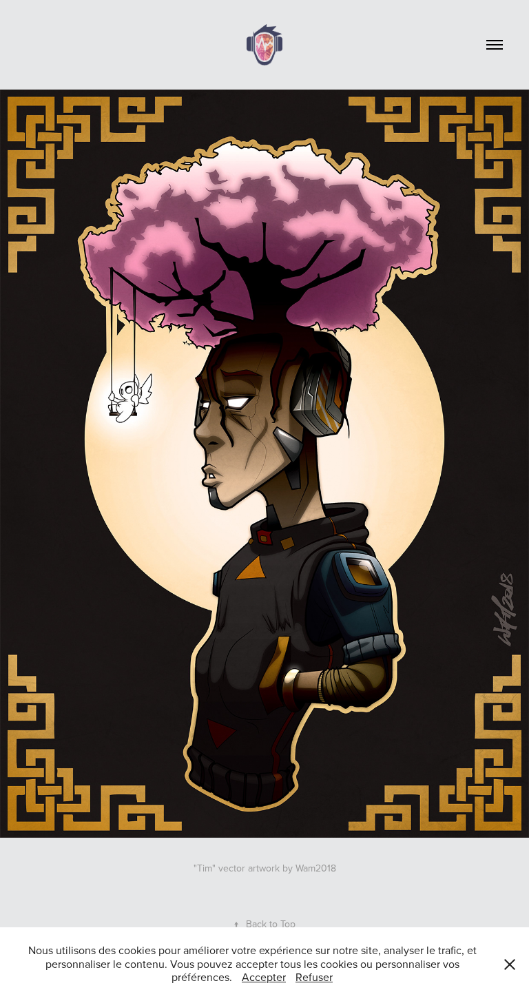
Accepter (264, 976)
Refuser (314, 976)
